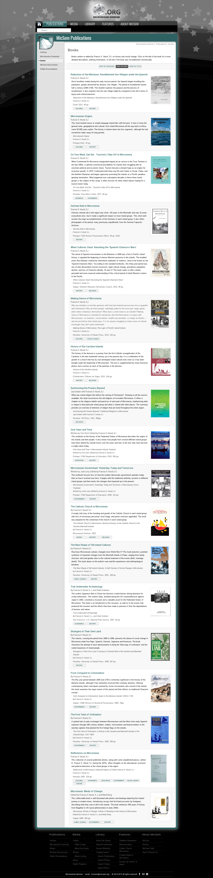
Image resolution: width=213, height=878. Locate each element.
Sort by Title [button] (135, 66)
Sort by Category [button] (106, 66)
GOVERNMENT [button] (79, 499)
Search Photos (104, 860)
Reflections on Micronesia (85, 753)
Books (43, 61)
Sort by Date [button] (122, 66)
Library (90, 24)
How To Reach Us (150, 852)
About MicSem (151, 834)
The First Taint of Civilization (86, 714)
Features (108, 24)
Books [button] (79, 537)
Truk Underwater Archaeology (86, 586)
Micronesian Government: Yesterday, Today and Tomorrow (102, 468)
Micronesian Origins (81, 116)
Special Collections (104, 844)
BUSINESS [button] (79, 198)
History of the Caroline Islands (87, 346)
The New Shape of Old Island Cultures (91, 545)
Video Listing (80, 844)
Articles (43, 52)
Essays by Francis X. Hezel (128, 863)
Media (74, 24)
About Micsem (130, 24)
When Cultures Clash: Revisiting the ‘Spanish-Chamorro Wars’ (103, 247)
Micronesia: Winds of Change (86, 791)
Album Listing (80, 856)
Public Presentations (48, 69)
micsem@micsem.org (100, 874)
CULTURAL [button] (79, 108)
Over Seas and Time (81, 429)
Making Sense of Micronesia (86, 298)
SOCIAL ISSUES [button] (93, 339)
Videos (76, 840)
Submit (69, 30)
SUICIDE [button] (79, 783)
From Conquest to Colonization (87, 673)
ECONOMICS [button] (92, 198)
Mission (146, 840)
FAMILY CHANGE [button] (80, 579)
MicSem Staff (148, 848)
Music (75, 860)
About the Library (103, 840)
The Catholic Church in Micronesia (89, 506)
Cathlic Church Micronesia (125, 849)
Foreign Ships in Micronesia (126, 856)
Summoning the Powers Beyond (88, 388)
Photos (76, 852)
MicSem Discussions (49, 65)
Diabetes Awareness (127, 840)
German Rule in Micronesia (85, 206)
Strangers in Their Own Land (86, 631)
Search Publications (106, 856)
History (146, 844)
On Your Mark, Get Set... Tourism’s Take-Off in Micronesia (101, 154)
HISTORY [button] (92, 108)
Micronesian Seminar (74, 874)
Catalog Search (102, 852)
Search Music (103, 868)
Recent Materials (103, 848)
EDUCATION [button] (79, 460)
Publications (54, 24)
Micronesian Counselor (49, 56)
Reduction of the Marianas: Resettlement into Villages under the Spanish (109, 74)
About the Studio (82, 848)
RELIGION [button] (92, 291)
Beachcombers (125, 844)
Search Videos (104, 864)
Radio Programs (80, 864)
